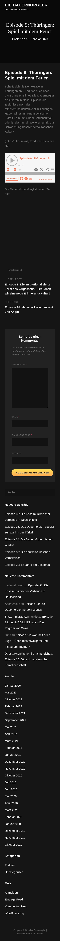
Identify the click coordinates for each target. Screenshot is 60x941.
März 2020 (11, 810)
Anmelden (11, 892)
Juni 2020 (11, 789)
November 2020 (15, 768)
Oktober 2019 (13, 844)
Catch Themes (36, 933)
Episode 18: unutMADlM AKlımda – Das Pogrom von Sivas (29, 622)
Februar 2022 (13, 706)
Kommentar (19, 364)
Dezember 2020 (15, 761)
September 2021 (15, 720)
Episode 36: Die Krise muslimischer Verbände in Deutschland (26, 591)
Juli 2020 (10, 782)
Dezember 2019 (15, 830)
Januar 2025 (13, 685)
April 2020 (11, 803)
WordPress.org (14, 913)
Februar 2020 (13, 817)
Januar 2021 (13, 754)
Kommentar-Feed (16, 906)
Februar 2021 (13, 747)
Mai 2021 (11, 727)
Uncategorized (15, 270)
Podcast (10, 865)
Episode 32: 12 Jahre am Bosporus (27, 564)
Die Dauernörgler (26, 5)
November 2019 (15, 837)
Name (16, 417)
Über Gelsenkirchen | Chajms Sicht (27, 653)
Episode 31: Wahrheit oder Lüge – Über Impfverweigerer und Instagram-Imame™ (27, 640)
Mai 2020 (11, 796)
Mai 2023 (11, 692)
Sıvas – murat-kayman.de (21, 616)
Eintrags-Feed (14, 899)
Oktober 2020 (13, 775)
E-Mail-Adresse (22, 435)
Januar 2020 (13, 824)
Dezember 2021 (15, 713)
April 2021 (11, 734)
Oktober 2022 (13, 699)
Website (16, 453)
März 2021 (11, 741)
